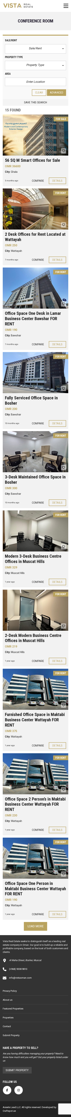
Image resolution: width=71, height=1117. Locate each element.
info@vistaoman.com (20, 977)
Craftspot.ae (9, 1111)
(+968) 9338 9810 (18, 969)
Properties (8, 1017)
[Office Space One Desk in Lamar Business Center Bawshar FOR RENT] (35, 288)
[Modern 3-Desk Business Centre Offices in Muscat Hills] (35, 530)
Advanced (56, 92)
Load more (35, 926)
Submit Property (11, 1035)
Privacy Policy (10, 991)
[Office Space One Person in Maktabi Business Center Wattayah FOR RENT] (35, 858)
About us (7, 999)
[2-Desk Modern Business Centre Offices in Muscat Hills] (35, 610)
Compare (38, 180)
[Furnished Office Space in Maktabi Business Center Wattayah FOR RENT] (35, 689)
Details (57, 180)
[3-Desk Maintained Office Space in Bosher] (35, 451)
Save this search (35, 102)
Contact (7, 1026)
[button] (35, 49)
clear (39, 92)
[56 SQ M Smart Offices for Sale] (35, 135)
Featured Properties (13, 1008)
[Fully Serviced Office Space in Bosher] (35, 372)
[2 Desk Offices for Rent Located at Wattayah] (35, 209)
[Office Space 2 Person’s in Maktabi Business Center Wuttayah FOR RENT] (35, 773)
